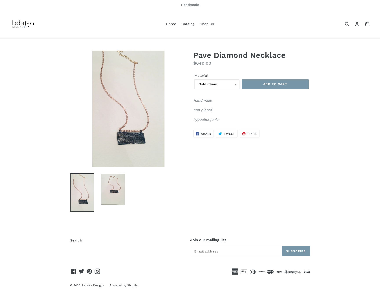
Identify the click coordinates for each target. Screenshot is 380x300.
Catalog (188, 24)
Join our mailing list (208, 240)
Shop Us (207, 24)
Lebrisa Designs (93, 285)
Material (201, 75)
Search (76, 240)
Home (171, 24)
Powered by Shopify (124, 285)
